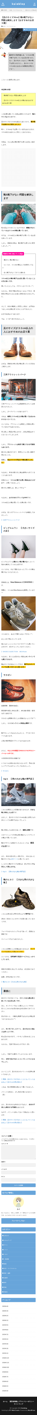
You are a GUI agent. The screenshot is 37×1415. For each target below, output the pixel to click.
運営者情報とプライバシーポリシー (22, 1401)
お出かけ (6, 1235)
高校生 (6, 1292)
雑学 (5, 1282)
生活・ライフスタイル (16, 10)
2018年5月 (5, 1386)
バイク (6, 1249)
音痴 (5, 1287)
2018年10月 (5, 1367)
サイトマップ (18, 1404)
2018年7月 (5, 1376)
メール (4, 1169)
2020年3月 (5, 1311)
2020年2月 (5, 1315)
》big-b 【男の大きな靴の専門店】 (13, 871)
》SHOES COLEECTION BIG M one (14, 652)
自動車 (6, 1278)
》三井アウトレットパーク (10, 520)
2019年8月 (5, 1329)
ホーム (5, 1401)
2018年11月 (5, 1362)
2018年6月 (5, 1381)
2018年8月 (5, 1372)
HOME (5, 10)
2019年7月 (5, 1334)
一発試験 (6, 1259)
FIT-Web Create (14, 1410)
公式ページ (14, 859)
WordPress (31, 1410)
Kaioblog (24, 1408)
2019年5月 (5, 1339)
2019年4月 (5, 1344)
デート (6, 1245)
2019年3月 (5, 1348)
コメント (4, 1143)
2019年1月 (5, 1353)
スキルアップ (7, 1240)
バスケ (6, 1254)
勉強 (5, 1264)
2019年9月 (5, 1325)
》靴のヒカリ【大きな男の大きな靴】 (14, 982)
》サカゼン (5, 771)
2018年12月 (5, 1358)
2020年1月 (5, 1320)
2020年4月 (5, 1306)
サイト (3, 1176)
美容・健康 (7, 1273)
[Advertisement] (18, 166)
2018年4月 (5, 1391)
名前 (3, 1161)
